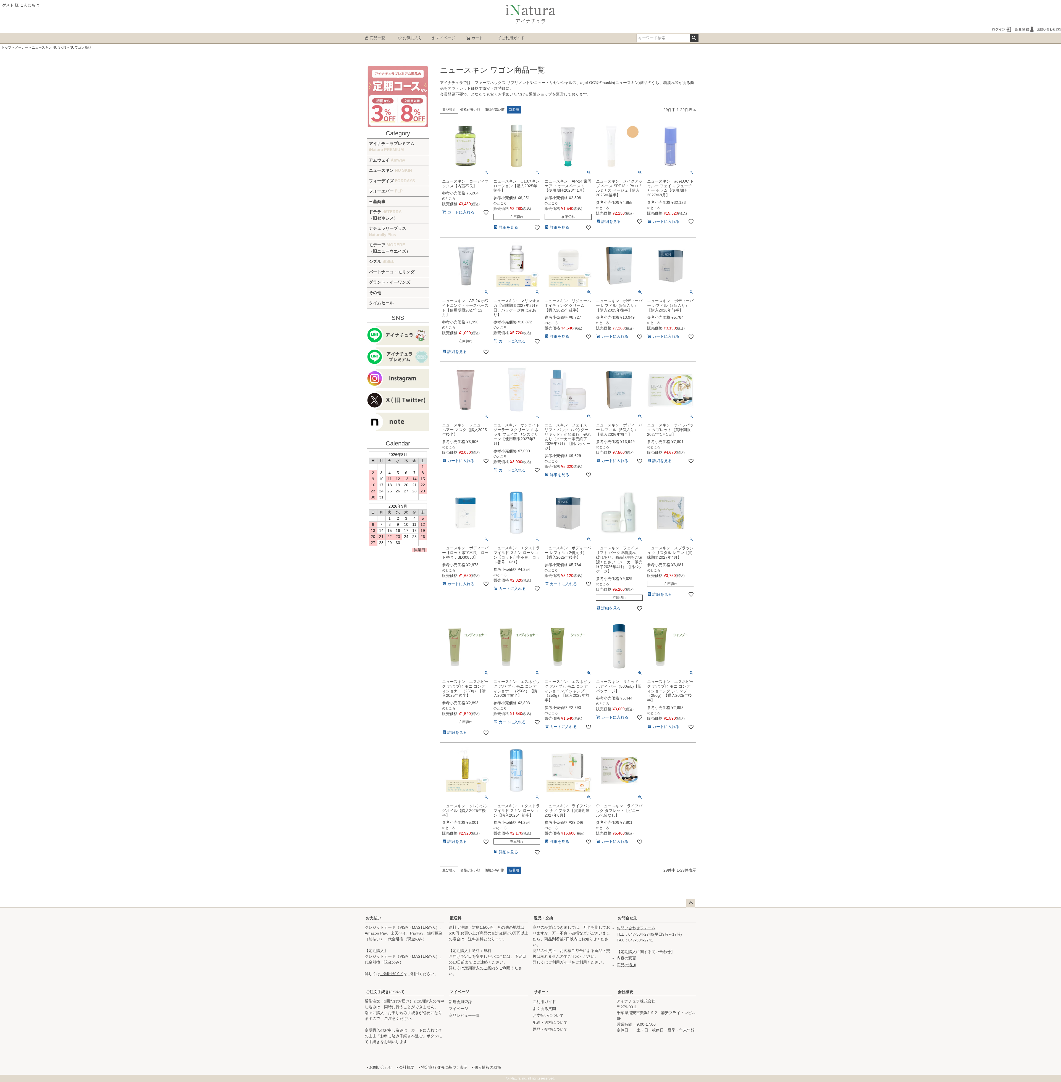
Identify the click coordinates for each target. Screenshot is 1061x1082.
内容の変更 (626, 958)
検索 (694, 38)
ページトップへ (690, 903)
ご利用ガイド (513, 38)
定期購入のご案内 (479, 968)
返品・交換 (543, 918)
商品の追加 (626, 965)
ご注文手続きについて (385, 991)
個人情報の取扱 (487, 1067)
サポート (541, 991)
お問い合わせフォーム (636, 928)
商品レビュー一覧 (464, 1015)
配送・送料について (550, 1022)
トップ (6, 47)
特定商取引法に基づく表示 (444, 1067)
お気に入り (412, 38)
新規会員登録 (460, 1001)
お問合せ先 (627, 918)
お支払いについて (548, 1015)
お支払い (373, 918)
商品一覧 (377, 38)
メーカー (21, 47)
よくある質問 (544, 1008)
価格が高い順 (495, 110)
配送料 (455, 918)
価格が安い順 (470, 110)
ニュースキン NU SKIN (49, 47)
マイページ (445, 38)
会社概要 (625, 991)
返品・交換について (550, 1029)
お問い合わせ (380, 1067)
